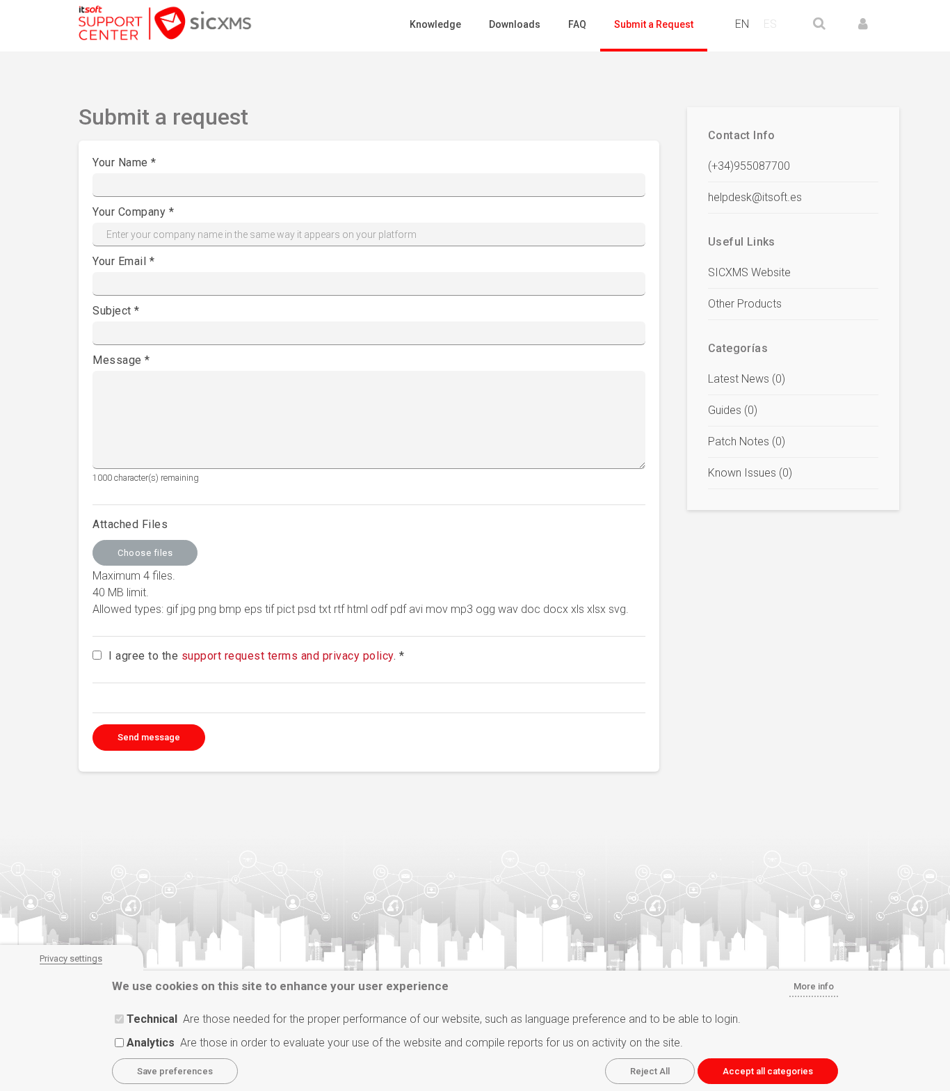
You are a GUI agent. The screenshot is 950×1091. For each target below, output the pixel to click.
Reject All (650, 1071)
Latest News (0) (746, 378)
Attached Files (130, 524)
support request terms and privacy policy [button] (288, 655)
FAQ (577, 24)
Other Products (745, 303)
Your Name (120, 162)
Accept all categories (768, 1071)
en (742, 24)
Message (117, 360)
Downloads (514, 24)
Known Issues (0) (750, 472)
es (770, 24)
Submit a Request (653, 24)
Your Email (119, 261)
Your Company (129, 211)
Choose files (145, 553)
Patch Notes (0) (746, 441)
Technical (152, 1019)
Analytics (151, 1042)
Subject (111, 310)
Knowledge (435, 24)
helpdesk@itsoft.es (755, 197)
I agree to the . (252, 655)
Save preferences (175, 1071)
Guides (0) (732, 410)
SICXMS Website (749, 272)
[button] (863, 24)
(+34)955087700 (749, 166)
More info (814, 986)
